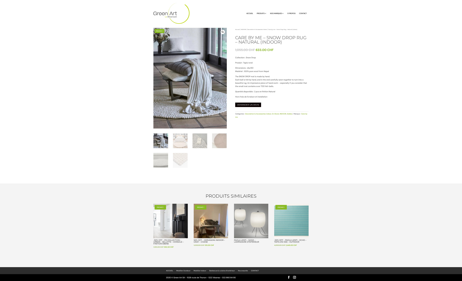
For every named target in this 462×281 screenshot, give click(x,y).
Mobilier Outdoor (183, 271)
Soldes (289, 114)
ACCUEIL (249, 13)
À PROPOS (291, 13)
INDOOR (243, 29)
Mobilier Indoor (200, 271)
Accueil (237, 29)
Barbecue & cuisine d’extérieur (222, 271)
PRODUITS (261, 13)
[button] (223, 32)
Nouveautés (243, 271)
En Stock (275, 114)
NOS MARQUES (276, 13)
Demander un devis (248, 105)
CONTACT (303, 13)
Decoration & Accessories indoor (257, 29)
